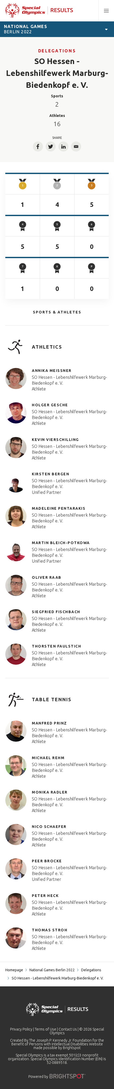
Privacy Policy (21, 1029)
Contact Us (68, 1029)
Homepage (14, 970)
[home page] (39, 11)
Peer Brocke (47, 861)
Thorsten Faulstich (56, 646)
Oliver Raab (47, 577)
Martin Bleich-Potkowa (61, 543)
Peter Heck (45, 896)
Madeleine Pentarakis (58, 508)
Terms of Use (45, 1029)
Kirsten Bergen (50, 474)
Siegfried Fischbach (56, 612)
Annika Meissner (52, 370)
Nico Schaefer (49, 826)
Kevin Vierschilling (55, 440)
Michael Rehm (48, 758)
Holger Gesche (50, 405)
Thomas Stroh (49, 930)
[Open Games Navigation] (106, 29)
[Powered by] (68, 1076)
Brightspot (72, 1048)
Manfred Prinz (49, 723)
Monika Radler (50, 792)
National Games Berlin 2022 (52, 970)
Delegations (57, 50)
